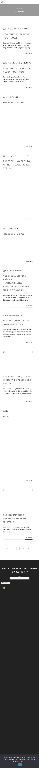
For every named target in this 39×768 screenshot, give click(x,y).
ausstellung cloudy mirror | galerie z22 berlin (16, 164)
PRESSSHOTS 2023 (13, 102)
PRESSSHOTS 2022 (13, 234)
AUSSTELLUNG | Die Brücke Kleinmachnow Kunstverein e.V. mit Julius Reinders (16, 283)
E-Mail (19, 576)
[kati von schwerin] (2, 3)
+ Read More (28, 53)
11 (16, 553)
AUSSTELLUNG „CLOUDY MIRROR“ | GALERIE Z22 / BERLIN (17, 380)
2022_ (6, 416)
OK (20, 765)
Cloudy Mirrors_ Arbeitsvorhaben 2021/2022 (14, 518)
